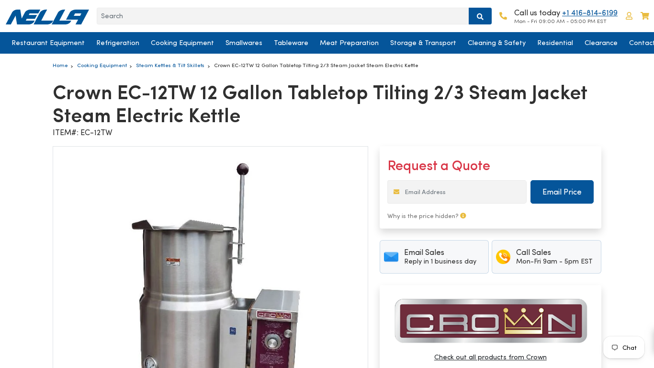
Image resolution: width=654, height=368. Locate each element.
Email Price (562, 191)
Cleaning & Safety (497, 42)
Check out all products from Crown (490, 357)
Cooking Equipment (182, 42)
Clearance (601, 42)
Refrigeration (117, 42)
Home (60, 65)
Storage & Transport (423, 42)
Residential (555, 42)
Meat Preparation (349, 42)
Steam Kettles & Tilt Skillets (170, 65)
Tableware (291, 42)
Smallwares (244, 42)
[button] (629, 16)
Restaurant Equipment (48, 42)
